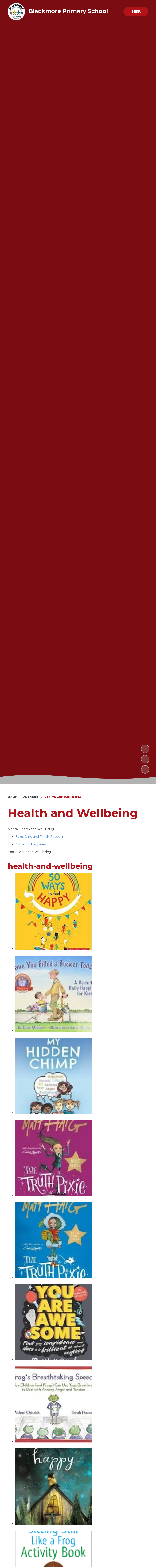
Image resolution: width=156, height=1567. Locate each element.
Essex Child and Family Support (39, 836)
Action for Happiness (31, 844)
